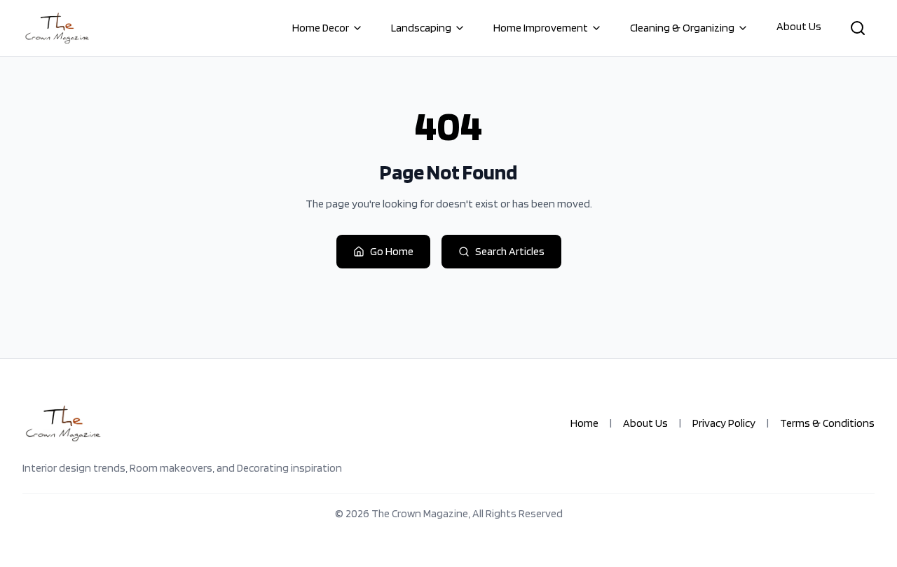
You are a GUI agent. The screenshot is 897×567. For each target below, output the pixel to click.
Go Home (391, 251)
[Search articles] (858, 28)
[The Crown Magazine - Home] (56, 28)
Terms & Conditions (827, 423)
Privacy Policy (723, 423)
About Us (798, 26)
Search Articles (510, 251)
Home (584, 423)
